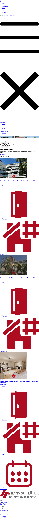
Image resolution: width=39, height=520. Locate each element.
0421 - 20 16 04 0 (4, 503)
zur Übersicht (2, 154)
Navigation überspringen (4, 1)
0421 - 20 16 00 (4, 502)
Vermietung (4, 5)
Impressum (4, 517)
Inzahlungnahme (5, 6)
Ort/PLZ (1, 140)
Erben (3, 7)
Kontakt (3, 8)
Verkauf (3, 4)
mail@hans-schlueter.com (4, 504)
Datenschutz (4, 516)
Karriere (3, 129)
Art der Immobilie (3, 141)
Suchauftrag (4, 12)
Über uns (3, 3)
